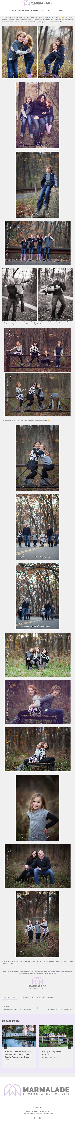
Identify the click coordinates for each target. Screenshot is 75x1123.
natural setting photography (10, 1001)
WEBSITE (21, 11)
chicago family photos (27, 997)
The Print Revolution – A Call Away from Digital (59, 1008)
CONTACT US (58, 11)
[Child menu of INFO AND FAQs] (47, 11)
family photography (51, 997)
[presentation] (19, 1036)
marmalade (9, 1063)
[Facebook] (34, 1118)
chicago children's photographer (11, 997)
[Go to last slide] (5, 1046)
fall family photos (39, 997)
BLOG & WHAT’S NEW (32, 11)
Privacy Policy (37, 1107)
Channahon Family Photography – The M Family (16, 1008)
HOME (14, 11)
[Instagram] (40, 1118)
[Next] (69, 1046)
